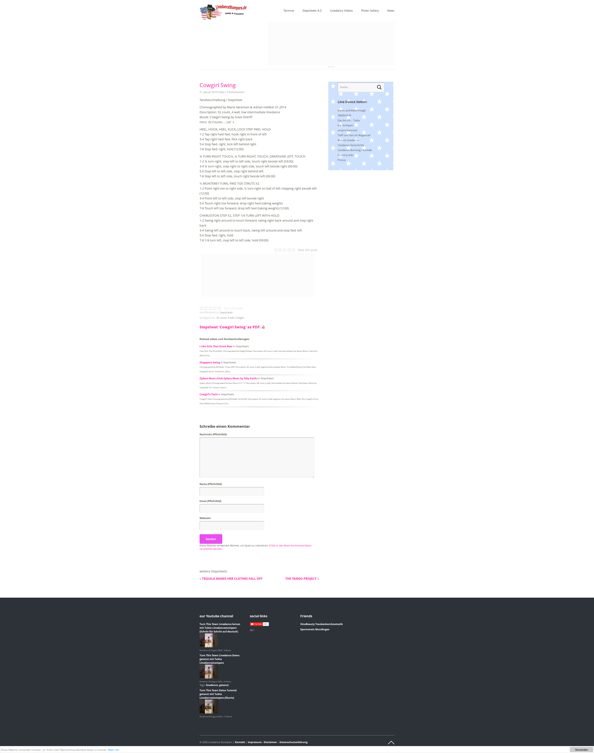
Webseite (205, 518)
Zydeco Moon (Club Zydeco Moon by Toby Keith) (228, 378)
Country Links (346, 155)
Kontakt (240, 742)
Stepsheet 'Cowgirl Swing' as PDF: (231, 326)
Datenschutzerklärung (294, 742)
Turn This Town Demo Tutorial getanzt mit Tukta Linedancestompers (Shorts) (218, 694)
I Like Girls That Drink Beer (216, 346)
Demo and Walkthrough (352, 110)
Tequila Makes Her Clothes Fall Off (232, 578)
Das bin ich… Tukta (349, 120)
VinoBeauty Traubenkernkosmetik (321, 624)
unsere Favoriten (347, 130)
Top (391, 742)
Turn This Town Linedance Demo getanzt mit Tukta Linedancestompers (219, 659)
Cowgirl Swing (218, 85)
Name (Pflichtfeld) (211, 484)
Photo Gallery (370, 10)
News (390, 10)
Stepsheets (226, 312)
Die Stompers (346, 125)
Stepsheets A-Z (312, 10)
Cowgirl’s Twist (209, 394)
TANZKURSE (344, 115)
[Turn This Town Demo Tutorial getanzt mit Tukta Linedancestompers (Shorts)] (209, 712)
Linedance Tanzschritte (351, 145)
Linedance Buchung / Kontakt (355, 150)
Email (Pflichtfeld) (210, 501)
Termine (289, 10)
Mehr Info (113, 750)
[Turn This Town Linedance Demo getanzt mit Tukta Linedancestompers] (209, 677)
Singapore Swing (210, 362)
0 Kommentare (236, 92)
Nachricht (213, 434)
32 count (221, 317)
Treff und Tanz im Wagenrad (354, 135)
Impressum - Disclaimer (262, 742)
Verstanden (581, 749)
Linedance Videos (341, 10)
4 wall (231, 317)
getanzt (224, 685)
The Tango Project (301, 578)
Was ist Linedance (348, 140)
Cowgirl (239, 317)
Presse (342, 160)
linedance (212, 685)
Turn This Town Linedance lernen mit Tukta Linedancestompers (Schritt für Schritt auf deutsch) (220, 627)
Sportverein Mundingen (314, 629)
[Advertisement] (331, 43)
